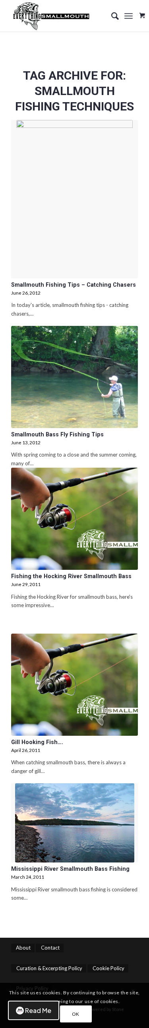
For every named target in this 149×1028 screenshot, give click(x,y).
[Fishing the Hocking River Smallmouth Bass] (74, 519)
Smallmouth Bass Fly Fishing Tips (57, 434)
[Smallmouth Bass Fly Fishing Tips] (74, 377)
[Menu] (128, 15)
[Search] (111, 16)
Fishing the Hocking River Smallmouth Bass (71, 576)
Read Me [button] (38, 1010)
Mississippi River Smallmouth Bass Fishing (70, 869)
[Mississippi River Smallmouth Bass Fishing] (74, 822)
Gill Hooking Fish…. (37, 742)
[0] (142, 13)
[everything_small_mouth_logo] (61, 16)
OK (75, 1014)
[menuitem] (111, 16)
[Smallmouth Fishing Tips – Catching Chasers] (74, 199)
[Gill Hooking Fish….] (74, 685)
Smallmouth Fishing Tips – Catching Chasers (73, 285)
